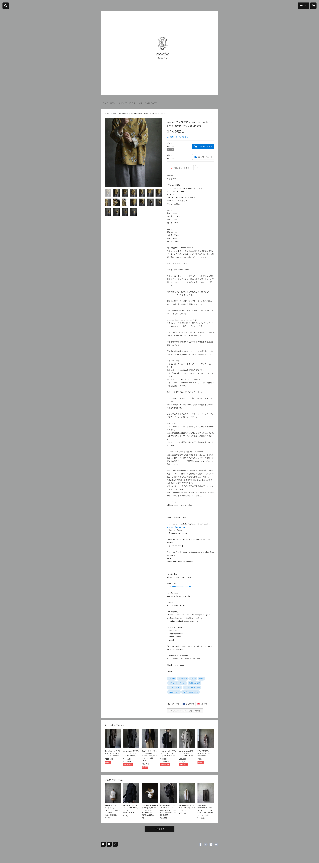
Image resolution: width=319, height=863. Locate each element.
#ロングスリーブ (174, 688)
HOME (104, 103)
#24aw (193, 679)
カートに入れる (205, 146)
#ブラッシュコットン (190, 692)
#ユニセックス (173, 692)
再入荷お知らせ (205, 157)
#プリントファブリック (177, 683)
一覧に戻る (159, 829)
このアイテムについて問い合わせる (186, 711)
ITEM (132, 103)
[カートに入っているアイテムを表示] (313, 5)
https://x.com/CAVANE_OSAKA (206, 844)
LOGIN (303, 5)
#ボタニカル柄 (194, 683)
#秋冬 (201, 679)
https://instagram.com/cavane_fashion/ (211, 844)
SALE (139, 103)
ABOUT (123, 103)
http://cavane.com (216, 844)
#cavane (171, 679)
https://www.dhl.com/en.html (179, 586)
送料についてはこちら (179, 137)
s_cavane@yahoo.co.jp (176, 527)
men (114, 114)
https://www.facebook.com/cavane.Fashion (200, 844)
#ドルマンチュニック (192, 688)
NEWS (113, 103)
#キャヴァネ (182, 679)
